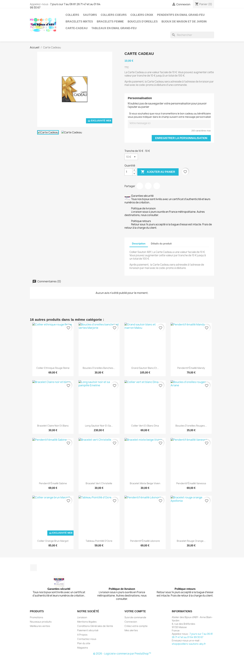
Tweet (148, 186)
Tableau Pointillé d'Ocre (99, 540)
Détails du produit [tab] (161, 243)
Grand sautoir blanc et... (145, 367)
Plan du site (83, 643)
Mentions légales (87, 621)
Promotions (36, 617)
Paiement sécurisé (87, 630)
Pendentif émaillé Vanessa (191, 483)
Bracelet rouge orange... (191, 540)
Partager (139, 186)
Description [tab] (138, 243)
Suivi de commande (135, 617)
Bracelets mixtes (79, 21)
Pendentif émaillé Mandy (191, 367)
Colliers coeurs (114, 14)
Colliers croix (141, 14)
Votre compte (135, 611)
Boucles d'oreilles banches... (99, 367)
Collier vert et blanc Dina (145, 425)
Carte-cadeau (77, 28)
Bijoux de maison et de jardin (184, 21)
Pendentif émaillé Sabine (53, 483)
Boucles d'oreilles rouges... (191, 425)
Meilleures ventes (40, 626)
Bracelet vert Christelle (99, 483)
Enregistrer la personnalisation (181, 138)
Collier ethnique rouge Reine (53, 367)
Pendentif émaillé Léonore (145, 540)
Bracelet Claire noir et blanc (53, 425)
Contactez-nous (86, 639)
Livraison (82, 617)
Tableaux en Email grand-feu (114, 28)
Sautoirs (90, 14)
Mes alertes (131, 630)
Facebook (33, 567)
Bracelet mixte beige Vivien (145, 483)
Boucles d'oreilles (143, 21)
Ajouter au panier (158, 172)
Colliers (72, 14)
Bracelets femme (110, 21)
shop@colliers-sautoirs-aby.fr (189, 643)
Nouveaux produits (41, 621)
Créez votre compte (136, 626)
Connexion (130, 621)
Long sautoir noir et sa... (99, 425)
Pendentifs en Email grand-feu (181, 14)
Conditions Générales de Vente (95, 626)
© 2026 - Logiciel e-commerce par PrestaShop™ (122, 653)
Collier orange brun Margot (53, 540)
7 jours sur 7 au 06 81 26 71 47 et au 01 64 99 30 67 (65, 5)
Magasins (82, 647)
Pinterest (156, 186)
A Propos (82, 634)
